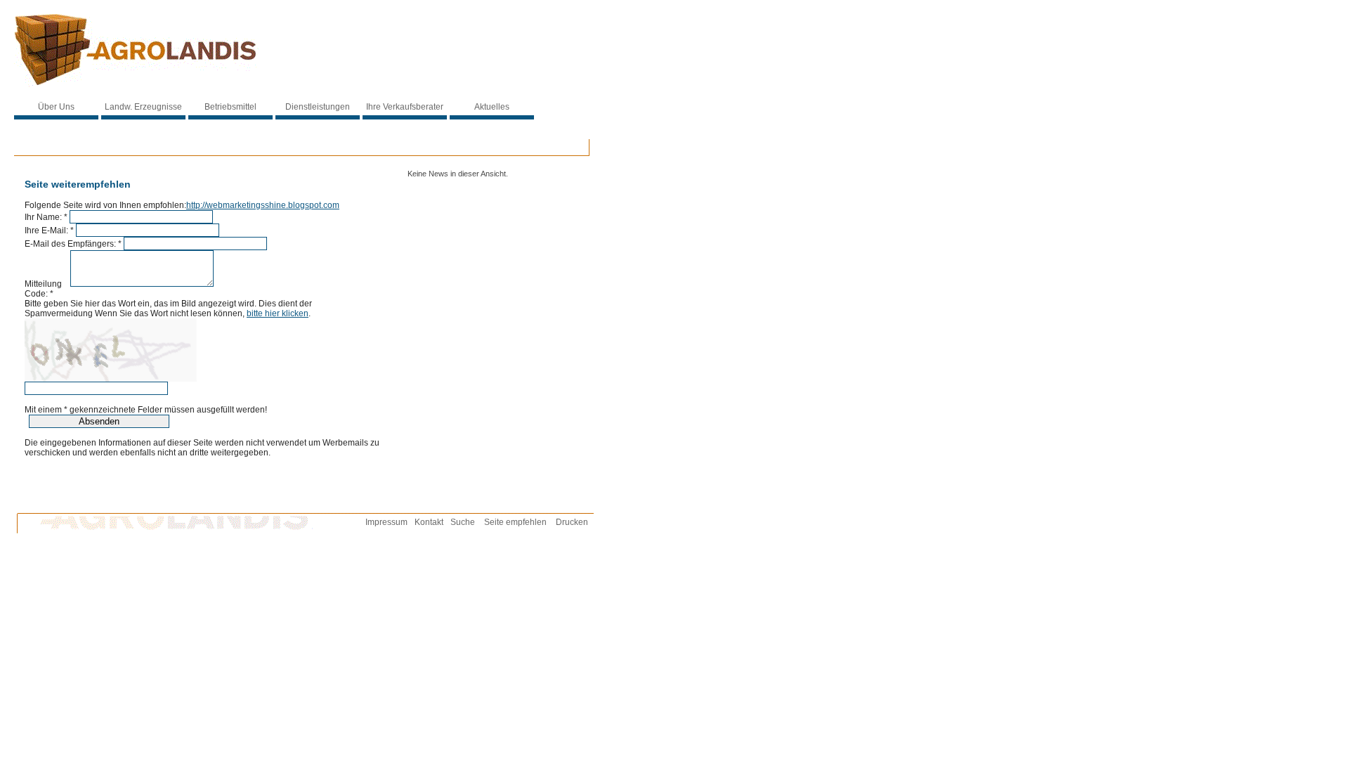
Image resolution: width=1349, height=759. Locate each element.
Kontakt (429, 522)
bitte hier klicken (277, 313)
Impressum (386, 522)
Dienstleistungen (317, 107)
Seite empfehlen (515, 522)
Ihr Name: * (46, 217)
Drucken (572, 522)
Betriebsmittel (230, 107)
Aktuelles (491, 107)
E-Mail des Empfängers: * (73, 244)
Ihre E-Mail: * (49, 230)
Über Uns (56, 107)
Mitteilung (46, 284)
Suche (462, 522)
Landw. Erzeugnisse (143, 107)
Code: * (39, 294)
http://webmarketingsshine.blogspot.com (262, 205)
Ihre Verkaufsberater (404, 107)
